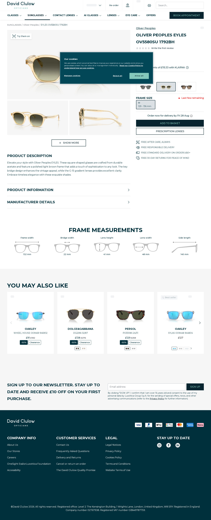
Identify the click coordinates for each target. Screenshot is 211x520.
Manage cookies (72, 76)
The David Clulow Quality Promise (75, 470)
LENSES (112, 15)
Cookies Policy (114, 457)
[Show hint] (191, 116)
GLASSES (13, 15)
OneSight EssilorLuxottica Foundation (29, 463)
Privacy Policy (157, 398)
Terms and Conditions (118, 463)
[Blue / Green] (145, 86)
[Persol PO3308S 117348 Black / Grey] (134, 348)
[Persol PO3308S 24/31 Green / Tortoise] (127, 348)
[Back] (11, 322)
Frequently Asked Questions (72, 451)
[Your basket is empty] (149, 5)
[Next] (191, 348)
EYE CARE (131, 15)
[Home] (21, 5)
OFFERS (151, 15)
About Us (12, 445)
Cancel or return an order (71, 463)
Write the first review (162, 48)
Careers (11, 457)
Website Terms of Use (118, 470)
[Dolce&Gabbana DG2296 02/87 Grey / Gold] (77, 348)
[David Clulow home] (28, 423)
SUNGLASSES (36, 15)
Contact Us (62, 445)
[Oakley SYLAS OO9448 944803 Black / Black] (180, 348)
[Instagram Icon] (159, 445)
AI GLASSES (91, 15)
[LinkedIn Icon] (177, 445)
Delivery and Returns (68, 457)
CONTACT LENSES (64, 15)
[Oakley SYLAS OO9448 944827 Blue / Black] (186, 348)
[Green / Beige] (166, 86)
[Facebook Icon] (168, 445)
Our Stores (13, 451)
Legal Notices (113, 445)
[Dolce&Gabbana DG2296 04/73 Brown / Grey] (84, 348)
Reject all (117, 76)
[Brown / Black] (186, 86)
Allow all (139, 76)
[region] (106, 68)
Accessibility (14, 470)
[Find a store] (127, 5)
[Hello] (94, 5)
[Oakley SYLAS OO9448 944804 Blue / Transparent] (174, 348)
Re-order (114, 5)
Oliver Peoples (31, 25)
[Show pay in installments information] (187, 67)
